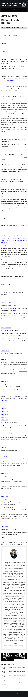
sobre (9, 169)
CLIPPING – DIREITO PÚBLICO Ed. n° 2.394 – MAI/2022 (7, 657)
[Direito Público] (14, 4)
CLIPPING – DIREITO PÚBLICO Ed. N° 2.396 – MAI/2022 (20, 656)
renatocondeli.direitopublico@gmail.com (13, 645)
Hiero (11, 695)
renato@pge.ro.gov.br (14, 646)
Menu (14, 10)
